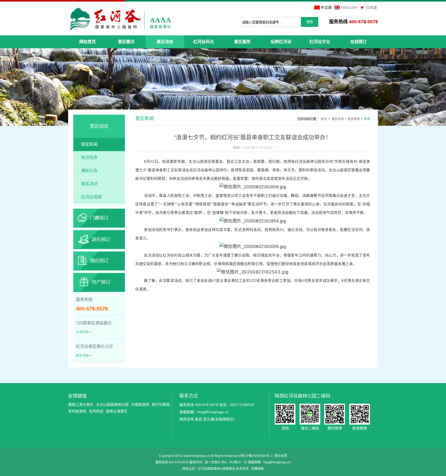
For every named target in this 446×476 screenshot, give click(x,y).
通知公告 (89, 170)
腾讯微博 (334, 414)
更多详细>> (84, 355)
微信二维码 (309, 414)
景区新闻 (89, 144)
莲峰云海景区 (117, 411)
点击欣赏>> (84, 332)
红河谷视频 (91, 197)
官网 (285, 414)
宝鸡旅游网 (77, 411)
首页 (324, 119)
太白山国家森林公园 (112, 404)
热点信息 (89, 157)
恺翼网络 (257, 469)
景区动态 (338, 119)
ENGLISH (349, 7)
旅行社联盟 (161, 404)
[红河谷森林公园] (120, 19)
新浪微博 (359, 414)
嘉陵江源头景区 (80, 404)
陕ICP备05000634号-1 (256, 456)
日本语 (371, 7)
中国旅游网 (140, 404)
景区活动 (89, 184)
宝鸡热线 (96, 411)
